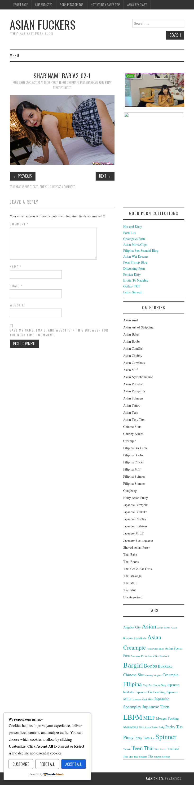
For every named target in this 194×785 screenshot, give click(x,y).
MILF (149, 717)
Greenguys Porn (134, 238)
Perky (161, 727)
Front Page (20, 4)
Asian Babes (131, 334)
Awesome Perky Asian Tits (145, 656)
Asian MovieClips (135, 244)
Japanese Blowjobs (135, 504)
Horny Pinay (160, 685)
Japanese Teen (155, 706)
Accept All (73, 764)
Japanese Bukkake (135, 512)
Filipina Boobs (133, 455)
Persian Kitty (132, 274)
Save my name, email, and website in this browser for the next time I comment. (59, 332)
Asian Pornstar (133, 384)
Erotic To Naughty (135, 280)
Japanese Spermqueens (138, 540)
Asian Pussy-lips (134, 391)
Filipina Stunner (134, 483)
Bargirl (133, 664)
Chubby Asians (133, 433)
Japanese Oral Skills (142, 699)
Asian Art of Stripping (138, 327)
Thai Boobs (131, 561)
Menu (14, 55)
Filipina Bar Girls (135, 448)
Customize (21, 764)
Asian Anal (130, 320)
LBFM (132, 717)
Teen (137, 748)
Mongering (130, 727)
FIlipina (132, 684)
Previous (22, 176)
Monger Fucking (167, 718)
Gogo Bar (148, 685)
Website (17, 305)
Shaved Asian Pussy (136, 547)
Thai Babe (130, 554)
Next (105, 176)
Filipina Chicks (133, 462)
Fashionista (155, 778)
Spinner (165, 736)
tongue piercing (162, 756)
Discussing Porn (134, 268)
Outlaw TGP (131, 286)
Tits (150, 756)
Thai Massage (132, 576)
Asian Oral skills (155, 648)
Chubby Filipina (154, 675)
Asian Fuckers (42, 24)
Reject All (47, 764)
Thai (149, 748)
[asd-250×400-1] (153, 159)
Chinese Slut (134, 674)
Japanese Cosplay (134, 519)
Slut (152, 738)
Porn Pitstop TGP (72, 4)
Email (16, 285)
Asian (149, 626)
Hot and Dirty (132, 226)
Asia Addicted (44, 4)
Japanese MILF (133, 533)
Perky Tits (174, 726)
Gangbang (130, 490)
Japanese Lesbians (135, 526)
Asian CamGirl (133, 348)
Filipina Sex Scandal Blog (140, 250)
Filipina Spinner (134, 476)
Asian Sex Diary (137, 4)
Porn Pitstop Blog (135, 262)
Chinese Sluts (132, 426)
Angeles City (132, 627)
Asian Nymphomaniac (138, 377)
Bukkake (165, 666)
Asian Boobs (131, 341)
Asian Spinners (133, 398)
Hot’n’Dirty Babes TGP (105, 4)
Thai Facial (160, 749)
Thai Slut (129, 590)
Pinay (128, 737)
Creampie (129, 441)
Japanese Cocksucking (150, 692)
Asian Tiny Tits (133, 419)
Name (16, 266)
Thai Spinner (140, 756)
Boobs (150, 665)
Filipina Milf (132, 469)
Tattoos (127, 749)
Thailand (173, 749)
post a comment (65, 186)
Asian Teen (130, 412)
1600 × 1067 (51, 82)
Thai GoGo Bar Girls (137, 568)
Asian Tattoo (131, 405)
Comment (19, 224)
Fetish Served (132, 292)
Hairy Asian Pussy (135, 497)
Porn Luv (129, 232)
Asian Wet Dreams (135, 256)
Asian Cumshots (134, 362)
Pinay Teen (142, 738)
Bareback (164, 656)
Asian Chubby (132, 355)
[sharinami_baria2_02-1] (62, 129)
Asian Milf (130, 370)
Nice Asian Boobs (148, 727)
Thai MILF (130, 583)
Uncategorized (132, 597)
